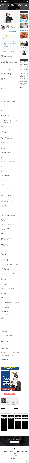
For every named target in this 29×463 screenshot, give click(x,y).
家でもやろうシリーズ (4, 416)
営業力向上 (18, 416)
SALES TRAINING (17, 451)
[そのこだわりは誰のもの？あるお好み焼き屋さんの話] (24, 19)
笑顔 (4, 430)
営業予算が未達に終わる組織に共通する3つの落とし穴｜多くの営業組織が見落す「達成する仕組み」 (24, 62)
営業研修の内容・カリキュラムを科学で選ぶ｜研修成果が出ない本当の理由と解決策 (24, 67)
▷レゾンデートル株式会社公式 (12, 31)
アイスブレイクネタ (25, 416)
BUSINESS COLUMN (24, 451)
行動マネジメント (18, 418)
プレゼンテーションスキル (4, 419)
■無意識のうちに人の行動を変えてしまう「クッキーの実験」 (10, 44)
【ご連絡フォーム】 (5, 359)
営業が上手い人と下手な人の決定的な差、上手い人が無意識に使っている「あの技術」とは (24, 69)
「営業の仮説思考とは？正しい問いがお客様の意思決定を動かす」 (24, 73)
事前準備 (4, 421)
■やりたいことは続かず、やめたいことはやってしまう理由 (10, 41)
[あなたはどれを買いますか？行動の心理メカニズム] (24, 37)
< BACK (3, 408)
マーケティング (11, 421)
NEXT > (16, 408)
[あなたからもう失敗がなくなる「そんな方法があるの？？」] (24, 45)
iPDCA (25, 418)
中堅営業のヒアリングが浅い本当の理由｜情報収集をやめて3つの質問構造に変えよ (24, 72)
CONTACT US (15, 453)
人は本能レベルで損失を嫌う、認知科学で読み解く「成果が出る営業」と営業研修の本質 (24, 81)
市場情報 (25, 421)
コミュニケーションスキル (11, 419)
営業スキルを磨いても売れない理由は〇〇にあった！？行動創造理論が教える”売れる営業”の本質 (24, 76)
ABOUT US (12, 451)
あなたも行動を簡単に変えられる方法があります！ (10, 39)
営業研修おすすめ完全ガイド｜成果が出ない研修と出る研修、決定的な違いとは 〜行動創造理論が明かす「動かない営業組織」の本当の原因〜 (24, 79)
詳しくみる (9, 393)
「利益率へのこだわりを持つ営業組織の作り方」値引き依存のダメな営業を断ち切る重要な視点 (24, 64)
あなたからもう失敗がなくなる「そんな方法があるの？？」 (24, 47)
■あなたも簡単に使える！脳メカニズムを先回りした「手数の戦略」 (10, 46)
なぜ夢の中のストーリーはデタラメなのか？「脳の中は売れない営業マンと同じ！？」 (24, 30)
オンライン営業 (11, 416)
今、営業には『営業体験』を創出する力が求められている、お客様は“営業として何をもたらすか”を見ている (24, 84)
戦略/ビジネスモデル (18, 421)
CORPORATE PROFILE (5, 451)
